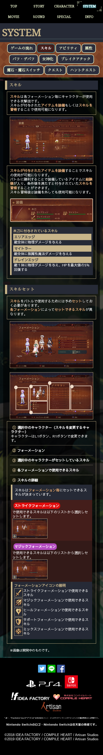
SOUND (39, 16)
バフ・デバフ (23, 59)
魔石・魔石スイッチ (23, 70)
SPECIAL (64, 16)
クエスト (55, 70)
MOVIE (13, 16)
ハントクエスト (83, 70)
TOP (13, 6)
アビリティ (68, 48)
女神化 (47, 59)
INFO (89, 16)
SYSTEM (89, 6)
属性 (88, 48)
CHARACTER (64, 6)
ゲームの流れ (22, 48)
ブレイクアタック (76, 59)
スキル (46, 48)
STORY (39, 6)
